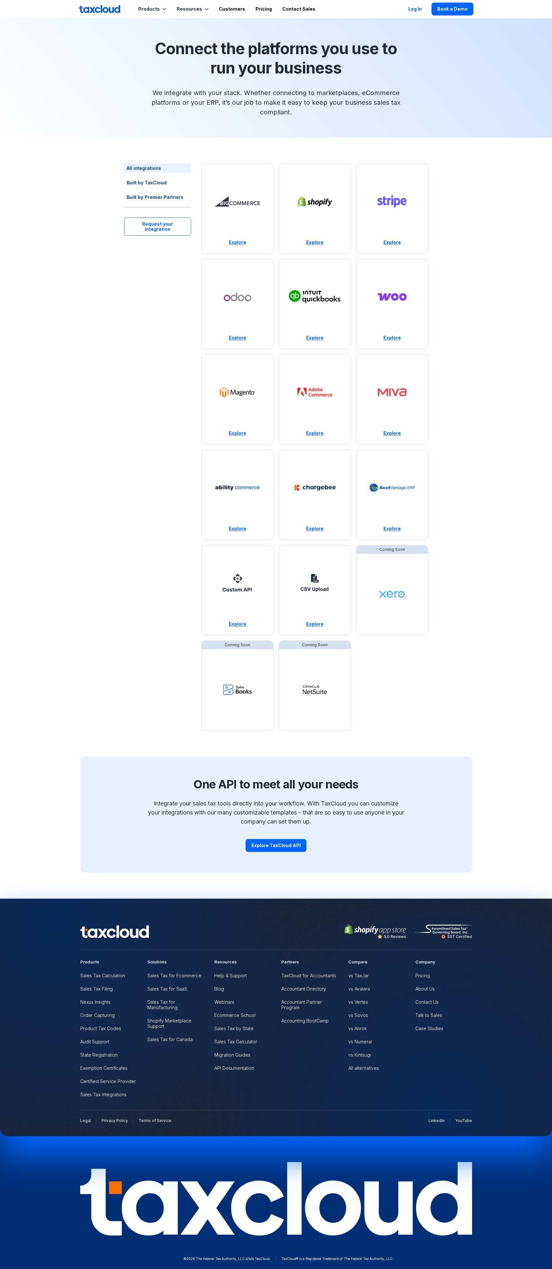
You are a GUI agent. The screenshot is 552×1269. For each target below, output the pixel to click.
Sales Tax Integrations (103, 1094)
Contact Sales (298, 9)
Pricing (264, 9)
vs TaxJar (358, 975)
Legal (85, 1120)
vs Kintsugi (359, 1055)
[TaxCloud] (99, 9)
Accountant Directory (303, 988)
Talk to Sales (428, 1015)
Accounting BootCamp (305, 1020)
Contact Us (427, 1002)
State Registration (99, 1055)
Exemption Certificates (104, 1068)
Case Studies (429, 1028)
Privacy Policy (115, 1120)
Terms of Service (155, 1120)
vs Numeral (360, 1041)
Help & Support (230, 975)
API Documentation (234, 1068)
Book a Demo (452, 9)
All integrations (144, 168)
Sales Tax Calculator (235, 1041)
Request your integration (157, 226)
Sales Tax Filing (96, 988)
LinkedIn (437, 1120)
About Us (425, 988)
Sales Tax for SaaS (167, 988)
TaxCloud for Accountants (308, 975)
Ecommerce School (235, 1015)
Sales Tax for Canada (170, 1039)
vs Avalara (359, 988)
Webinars (224, 1002)
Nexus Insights (95, 1002)
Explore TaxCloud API (276, 845)
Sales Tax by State (234, 1028)
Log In (415, 9)
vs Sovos (358, 1015)
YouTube (463, 1120)
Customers (232, 9)
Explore (237, 242)
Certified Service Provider (108, 1081)
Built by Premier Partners (155, 197)
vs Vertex (358, 1002)
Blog (219, 988)
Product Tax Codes (100, 1028)
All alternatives (363, 1068)
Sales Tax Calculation (102, 975)
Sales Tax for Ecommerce (174, 975)
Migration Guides (232, 1055)
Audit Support (94, 1041)
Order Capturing (97, 1015)
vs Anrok (357, 1028)
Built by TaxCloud (147, 182)
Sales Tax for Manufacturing (162, 1004)
